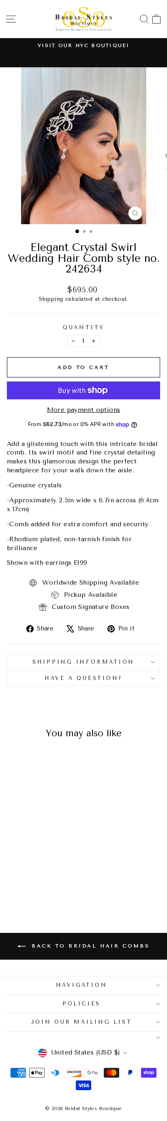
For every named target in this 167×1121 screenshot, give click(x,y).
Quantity (83, 327)
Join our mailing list (81, 1022)
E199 (81, 562)
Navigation (81, 985)
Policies (81, 1004)
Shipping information (83, 662)
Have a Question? (83, 678)
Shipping (51, 299)
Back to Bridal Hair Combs (89, 946)
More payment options (83, 410)
